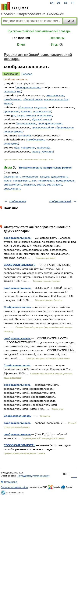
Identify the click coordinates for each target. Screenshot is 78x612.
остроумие (11, 143)
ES (65, 3)
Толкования (21, 38)
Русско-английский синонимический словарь (39, 31)
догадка (45, 176)
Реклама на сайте (41, 476)
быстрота (26, 107)
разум (20, 115)
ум (13, 115)
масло (8, 180)
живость (26, 111)
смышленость (55, 95)
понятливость (13, 131)
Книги (21, 44)
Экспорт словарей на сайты (14, 487)
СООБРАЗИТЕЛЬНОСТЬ (19, 264)
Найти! (70, 21)
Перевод (26, 73)
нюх (33, 180)
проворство (11, 111)
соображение (17, 201)
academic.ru (14, 6)
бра (17, 147)
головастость (30, 176)
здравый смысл (33, 99)
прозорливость (26, 123)
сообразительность (17, 237)
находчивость (13, 99)
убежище (47, 151)
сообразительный (60, 201)
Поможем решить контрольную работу (45, 167)
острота (25, 135)
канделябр (43, 147)
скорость (40, 107)
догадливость (59, 176)
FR (72, 3)
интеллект (44, 115)
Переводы (57, 38)
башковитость (12, 176)
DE (58, 3)
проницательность (28, 87)
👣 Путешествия (9, 482)
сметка (31, 115)
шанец (36, 151)
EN (51, 3)
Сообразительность (17, 307)
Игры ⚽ (57, 44)
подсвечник (28, 147)
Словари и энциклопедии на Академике (32, 14)
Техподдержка (24, 476)
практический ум (43, 127)
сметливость (54, 184)
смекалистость (13, 184)
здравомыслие (64, 127)
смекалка (29, 184)
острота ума (12, 91)
